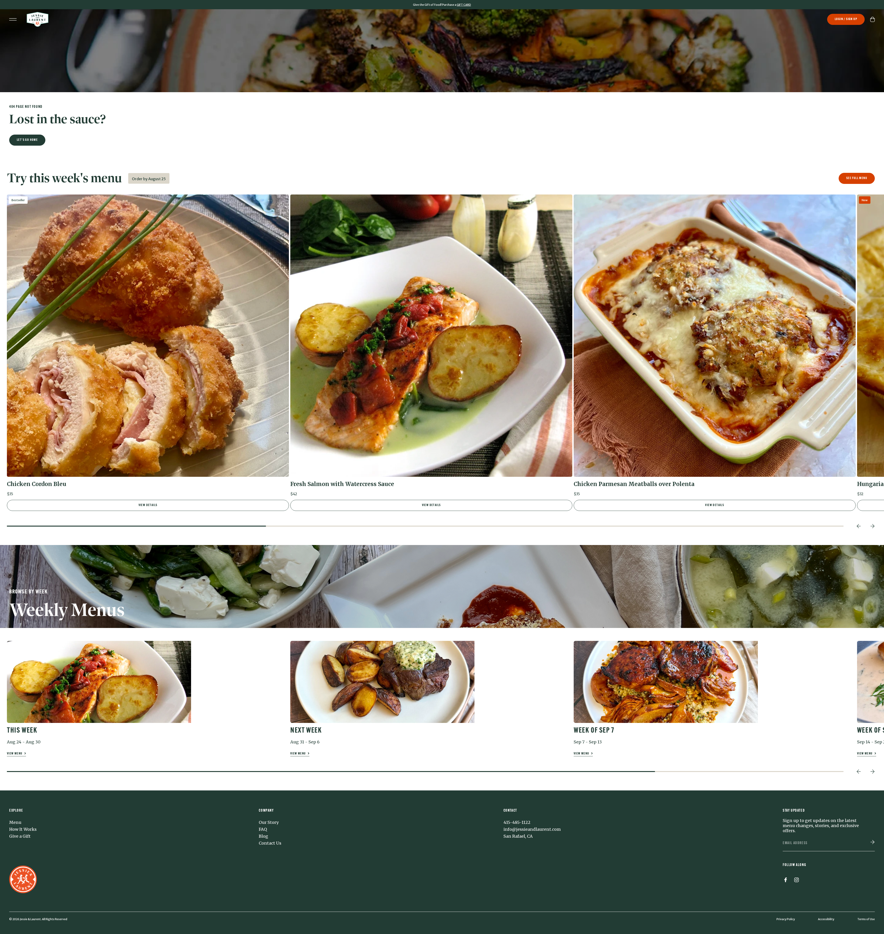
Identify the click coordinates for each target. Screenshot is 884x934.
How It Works (23, 829)
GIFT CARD (464, 4)
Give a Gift (20, 836)
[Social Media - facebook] (785, 880)
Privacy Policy (785, 919)
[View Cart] (872, 19)
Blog (263, 836)
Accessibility (826, 919)
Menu (15, 822)
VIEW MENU (15, 753)
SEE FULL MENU (856, 178)
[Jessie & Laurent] (37, 19)
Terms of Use (866, 919)
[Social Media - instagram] (796, 880)
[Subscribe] (872, 842)
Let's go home (27, 140)
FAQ (263, 829)
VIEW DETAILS (148, 505)
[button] (148, 347)
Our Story (269, 822)
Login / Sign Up (846, 19)
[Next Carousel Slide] (872, 526)
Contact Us (270, 843)
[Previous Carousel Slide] (858, 526)
